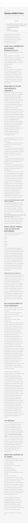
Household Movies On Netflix (12, 27)
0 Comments (8, 17)
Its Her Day (8, 29)
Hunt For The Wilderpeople (12, 30)
